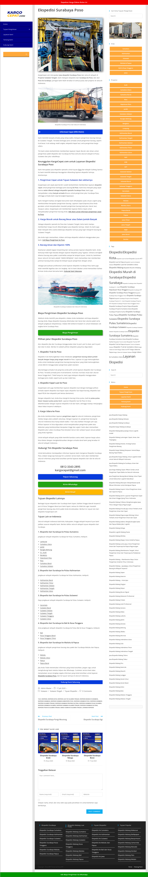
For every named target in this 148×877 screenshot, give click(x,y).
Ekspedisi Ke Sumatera (100, 830)
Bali (41, 633)
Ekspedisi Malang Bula (116, 691)
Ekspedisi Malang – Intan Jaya (118, 580)
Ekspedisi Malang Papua (74, 859)
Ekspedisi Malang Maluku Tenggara (120, 695)
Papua (42, 660)
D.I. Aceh (43, 552)
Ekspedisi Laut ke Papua (117, 262)
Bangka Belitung (46, 550)
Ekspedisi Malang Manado (127, 847)
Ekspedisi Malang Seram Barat (118, 683)
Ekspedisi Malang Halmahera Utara (120, 639)
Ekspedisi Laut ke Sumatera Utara (126, 265)
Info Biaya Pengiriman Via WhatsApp (74, 875)
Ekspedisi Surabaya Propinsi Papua (120, 306)
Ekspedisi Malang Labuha (117, 616)
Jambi (42, 547)
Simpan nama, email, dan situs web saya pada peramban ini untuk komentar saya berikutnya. (68, 804)
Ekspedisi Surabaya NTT (135, 290)
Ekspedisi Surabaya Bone (92, 757)
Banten (125, 239)
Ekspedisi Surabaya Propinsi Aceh (123, 298)
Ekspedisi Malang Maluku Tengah (120, 699)
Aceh (125, 85)
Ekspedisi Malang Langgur (117, 675)
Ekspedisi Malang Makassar (128, 830)
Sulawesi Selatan (46, 611)
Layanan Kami (126, 397)
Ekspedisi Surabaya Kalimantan (51, 834)
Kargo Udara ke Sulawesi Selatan (123, 352)
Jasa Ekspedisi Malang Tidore (118, 655)
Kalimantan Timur (46, 583)
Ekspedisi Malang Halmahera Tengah (121, 651)
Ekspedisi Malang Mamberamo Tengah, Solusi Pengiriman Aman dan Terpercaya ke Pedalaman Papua (124, 552)
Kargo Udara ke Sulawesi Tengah (71, 707)
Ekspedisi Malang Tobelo (117, 600)
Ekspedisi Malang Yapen (117, 572)
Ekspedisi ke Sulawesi (100, 838)
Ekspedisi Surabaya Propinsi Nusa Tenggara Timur (126, 303)
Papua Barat (44, 663)
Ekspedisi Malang (116, 267)
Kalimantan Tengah (47, 588)
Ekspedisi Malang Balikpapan (128, 834)
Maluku (43, 655)
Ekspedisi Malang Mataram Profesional (121, 596)
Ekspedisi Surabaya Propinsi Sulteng (67, 703)
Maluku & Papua (125, 63)
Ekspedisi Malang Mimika (117, 536)
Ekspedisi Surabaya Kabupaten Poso (62, 701)
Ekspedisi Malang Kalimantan (76, 836)
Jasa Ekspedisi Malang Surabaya (119, 423)
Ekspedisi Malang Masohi (117, 671)
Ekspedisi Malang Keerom (117, 576)
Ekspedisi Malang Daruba (117, 624)
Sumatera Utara (46, 544)
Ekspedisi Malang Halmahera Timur (120, 647)
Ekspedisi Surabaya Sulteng (89, 705)
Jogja (126, 230)
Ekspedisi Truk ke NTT (133, 342)
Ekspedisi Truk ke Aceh (120, 342)
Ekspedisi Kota (52, 699)
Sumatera (126, 49)
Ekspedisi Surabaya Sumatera (50, 830)
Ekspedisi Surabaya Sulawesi (47, 705)
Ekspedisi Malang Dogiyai (117, 584)
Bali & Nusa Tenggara (126, 68)
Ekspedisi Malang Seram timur (119, 679)
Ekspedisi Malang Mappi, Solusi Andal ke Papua (124, 540)
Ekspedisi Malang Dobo (116, 687)
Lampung (43, 542)
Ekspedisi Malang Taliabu (117, 632)
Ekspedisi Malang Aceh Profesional (120, 604)
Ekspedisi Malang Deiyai (116, 588)
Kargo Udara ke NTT (124, 349)
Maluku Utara (45, 658)
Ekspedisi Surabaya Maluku (50, 850)
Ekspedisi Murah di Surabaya (89, 699)
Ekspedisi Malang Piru (116, 663)
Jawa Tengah (126, 225)
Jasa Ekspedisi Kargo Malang (118, 415)
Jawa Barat (126, 234)
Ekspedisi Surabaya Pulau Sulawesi (90, 703)
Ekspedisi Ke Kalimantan (101, 834)
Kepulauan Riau (46, 558)
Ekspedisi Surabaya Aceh (130, 283)
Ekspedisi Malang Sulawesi (75, 840)
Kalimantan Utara (46, 591)
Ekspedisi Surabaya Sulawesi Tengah (68, 705)
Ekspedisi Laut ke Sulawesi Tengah (68, 699)
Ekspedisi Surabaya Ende (48, 757)
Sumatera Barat (46, 563)
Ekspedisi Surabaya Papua (49, 854)
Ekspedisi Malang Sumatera (76, 832)
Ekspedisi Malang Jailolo (116, 620)
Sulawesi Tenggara (47, 616)
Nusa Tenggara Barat (48, 636)
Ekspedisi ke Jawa (98, 856)
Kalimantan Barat (46, 580)
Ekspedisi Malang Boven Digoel (119, 592)
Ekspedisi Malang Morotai (117, 636)
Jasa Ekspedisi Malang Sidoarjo (119, 419)
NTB (125, 162)
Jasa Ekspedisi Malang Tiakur (118, 659)
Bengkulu (43, 555)
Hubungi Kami (126, 406)
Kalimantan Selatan (47, 586)
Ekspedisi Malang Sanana (117, 608)
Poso (79, 170)
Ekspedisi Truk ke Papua (117, 344)
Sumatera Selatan (46, 566)
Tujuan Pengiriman (125, 392)
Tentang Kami (125, 402)
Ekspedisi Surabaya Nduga (70, 757)
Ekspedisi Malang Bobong (117, 628)
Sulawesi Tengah (46, 613)
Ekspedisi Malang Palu (126, 855)
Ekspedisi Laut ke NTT (135, 259)
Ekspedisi (44, 699)
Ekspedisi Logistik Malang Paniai (119, 532)
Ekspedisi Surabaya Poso (82, 701)
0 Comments (87, 691)
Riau (41, 561)
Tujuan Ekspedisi (71, 691)
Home (126, 387)
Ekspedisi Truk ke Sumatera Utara (126, 347)
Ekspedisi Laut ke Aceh (122, 258)
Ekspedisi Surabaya (44, 701)
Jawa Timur (126, 220)
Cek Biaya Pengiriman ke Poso (53, 240)
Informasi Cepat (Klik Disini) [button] (72, 132)
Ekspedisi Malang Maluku (75, 851)
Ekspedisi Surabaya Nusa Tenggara (122, 293)
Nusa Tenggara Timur (48, 638)
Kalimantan (126, 53)
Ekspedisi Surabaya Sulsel (121, 331)
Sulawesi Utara (45, 619)
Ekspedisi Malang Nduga (117, 528)
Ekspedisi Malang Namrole (117, 667)
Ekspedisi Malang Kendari (127, 851)
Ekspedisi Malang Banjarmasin (129, 838)
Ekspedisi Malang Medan (127, 859)
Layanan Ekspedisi (88, 707)
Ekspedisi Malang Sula (116, 644)
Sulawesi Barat (45, 608)
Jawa (126, 73)
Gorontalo (43, 605)
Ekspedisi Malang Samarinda (128, 843)
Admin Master (46, 688)
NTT (125, 167)
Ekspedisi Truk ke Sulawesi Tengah (49, 707)
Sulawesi (44, 691)
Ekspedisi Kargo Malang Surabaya (120, 427)
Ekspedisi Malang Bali (74, 855)
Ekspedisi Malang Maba (116, 612)
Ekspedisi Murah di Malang (132, 268)
